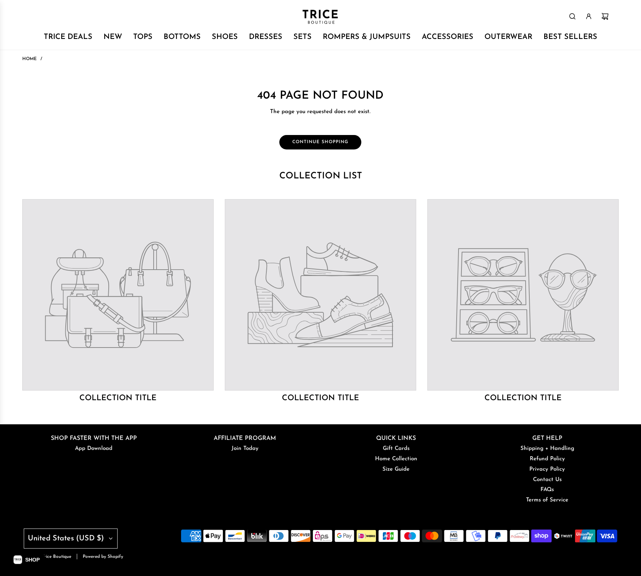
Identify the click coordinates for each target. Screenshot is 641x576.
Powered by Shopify (103, 556)
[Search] (572, 16)
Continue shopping (320, 142)
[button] (26, 560)
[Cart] (605, 16)
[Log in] (589, 16)
